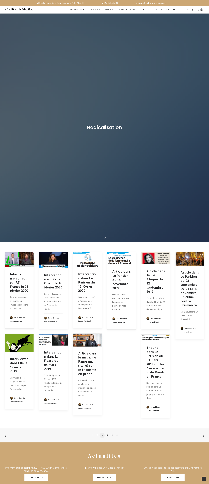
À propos (96, 9)
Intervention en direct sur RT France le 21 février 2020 (19, 283)
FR (167, 9)
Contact (158, 9)
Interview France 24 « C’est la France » (104, 468)
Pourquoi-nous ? (78, 9)
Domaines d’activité (128, 9)
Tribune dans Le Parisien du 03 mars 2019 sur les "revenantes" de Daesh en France (155, 362)
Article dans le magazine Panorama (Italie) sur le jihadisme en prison (87, 364)
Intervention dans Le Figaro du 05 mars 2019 (53, 361)
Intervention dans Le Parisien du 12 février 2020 (87, 282)
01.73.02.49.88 (111, 3)
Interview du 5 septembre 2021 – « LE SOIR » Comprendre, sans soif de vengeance (36, 469)
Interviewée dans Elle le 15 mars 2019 (19, 365)
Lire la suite (36, 477)
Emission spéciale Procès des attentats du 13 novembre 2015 (173, 469)
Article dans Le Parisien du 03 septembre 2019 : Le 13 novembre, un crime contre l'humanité (190, 289)
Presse (145, 9)
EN (174, 9)
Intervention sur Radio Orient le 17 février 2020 (53, 281)
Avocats (109, 9)
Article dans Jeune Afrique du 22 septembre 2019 (155, 282)
